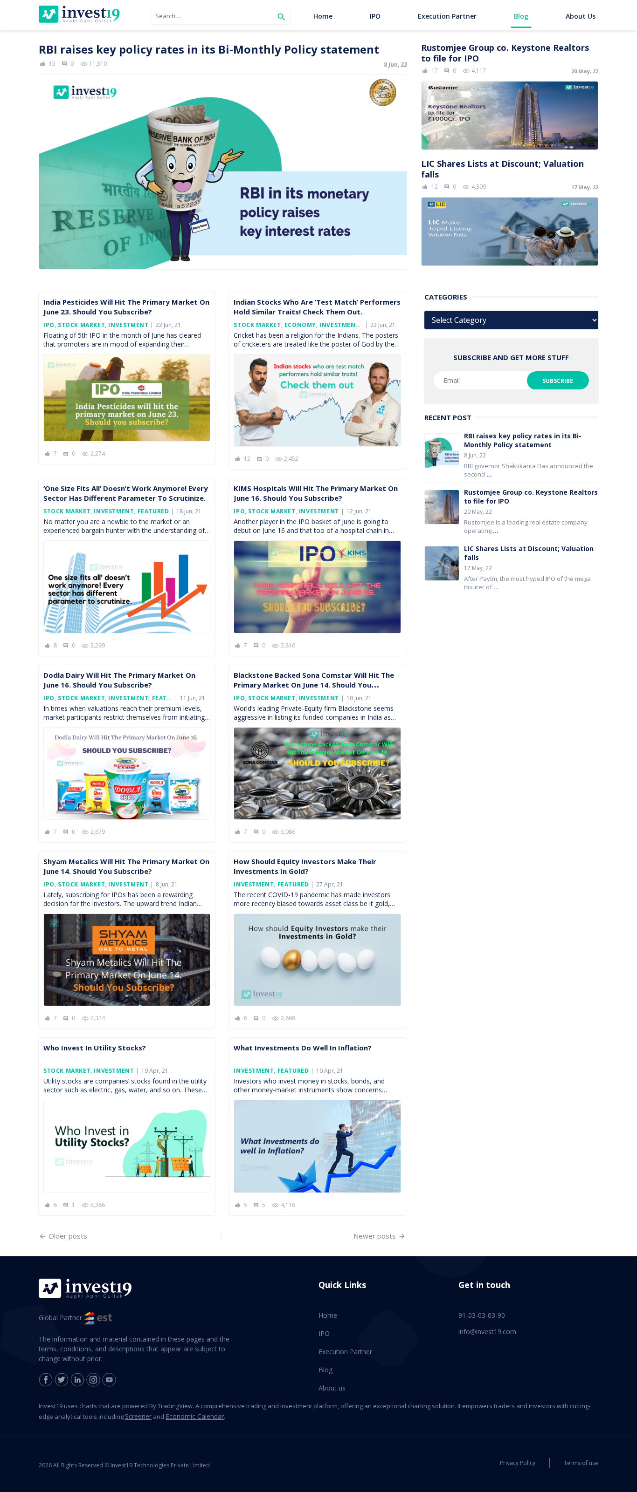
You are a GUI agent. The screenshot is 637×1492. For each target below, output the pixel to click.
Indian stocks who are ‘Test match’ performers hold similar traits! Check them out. (317, 306)
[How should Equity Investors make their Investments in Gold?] (317, 959)
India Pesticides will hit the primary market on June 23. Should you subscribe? (126, 306)
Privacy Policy (517, 1463)
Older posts (67, 1235)
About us (580, 16)
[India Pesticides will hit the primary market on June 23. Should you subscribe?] (126, 398)
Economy (300, 325)
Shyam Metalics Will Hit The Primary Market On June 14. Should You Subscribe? (126, 866)
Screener (138, 1416)
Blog (521, 16)
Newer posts (374, 1235)
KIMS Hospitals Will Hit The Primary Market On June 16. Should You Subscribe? (316, 493)
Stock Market (81, 325)
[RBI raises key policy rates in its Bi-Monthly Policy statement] (223, 155)
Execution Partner (447, 16)
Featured (153, 511)
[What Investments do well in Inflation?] (317, 1146)
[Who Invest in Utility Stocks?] (126, 1146)
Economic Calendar (195, 1416)
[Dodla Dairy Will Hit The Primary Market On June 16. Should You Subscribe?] (126, 773)
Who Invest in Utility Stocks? (94, 1047)
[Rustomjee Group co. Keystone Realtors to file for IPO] (509, 96)
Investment (128, 325)
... (489, 474)
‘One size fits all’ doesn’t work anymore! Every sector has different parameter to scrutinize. (125, 493)
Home (322, 16)
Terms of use (581, 1463)
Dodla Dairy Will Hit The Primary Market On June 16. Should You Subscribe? (119, 679)
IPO (375, 16)
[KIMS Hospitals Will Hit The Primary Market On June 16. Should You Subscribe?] (317, 586)
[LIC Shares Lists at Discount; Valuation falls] (509, 212)
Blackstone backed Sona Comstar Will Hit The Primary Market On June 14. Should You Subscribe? (314, 684)
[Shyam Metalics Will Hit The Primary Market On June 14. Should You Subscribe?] (126, 959)
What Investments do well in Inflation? (303, 1047)
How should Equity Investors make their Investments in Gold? (305, 866)
